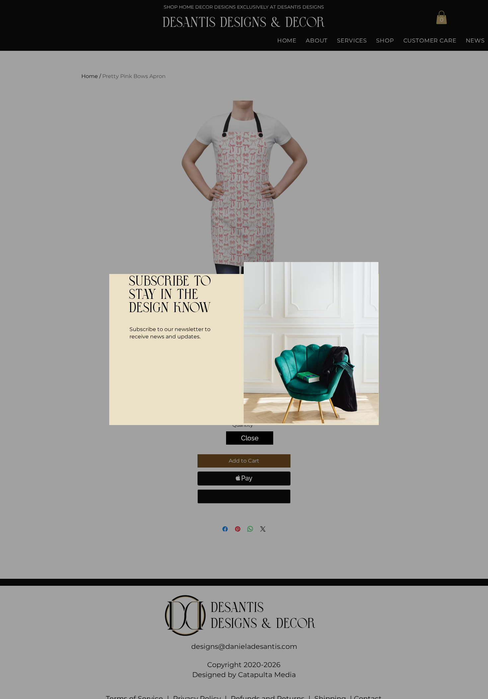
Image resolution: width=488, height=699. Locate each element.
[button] (373, 261)
